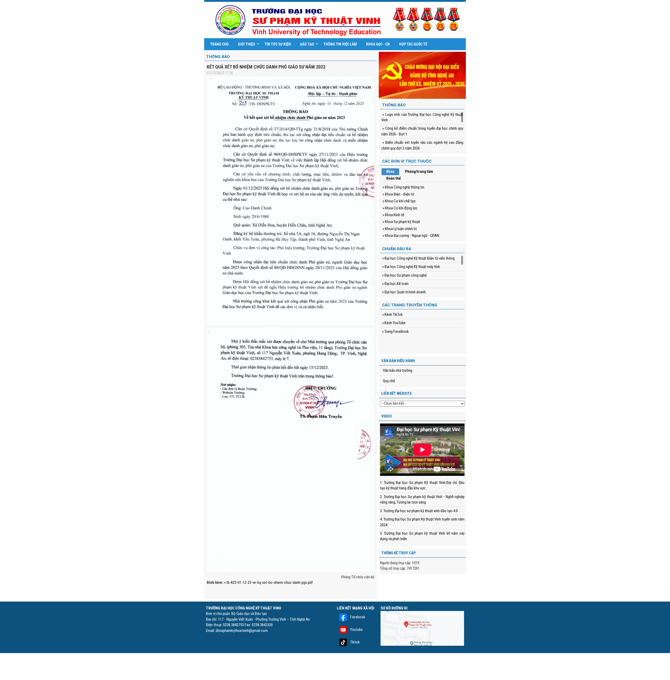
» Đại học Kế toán (395, 283)
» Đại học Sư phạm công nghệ (404, 275)
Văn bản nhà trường (397, 370)
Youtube (356, 629)
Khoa (390, 171)
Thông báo (218, 56)
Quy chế (389, 381)
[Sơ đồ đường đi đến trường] (422, 628)
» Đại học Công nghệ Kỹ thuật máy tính (410, 266)
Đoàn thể (393, 178)
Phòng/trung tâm (419, 171)
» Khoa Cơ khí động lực (400, 208)
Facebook (357, 617)
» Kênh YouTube (393, 323)
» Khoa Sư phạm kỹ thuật (401, 221)
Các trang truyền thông (409, 305)
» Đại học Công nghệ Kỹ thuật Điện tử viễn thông (418, 258)
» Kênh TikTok (392, 314)
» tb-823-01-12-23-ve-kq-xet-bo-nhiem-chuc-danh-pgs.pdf (268, 582)
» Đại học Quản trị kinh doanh (403, 292)
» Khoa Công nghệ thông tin (403, 187)
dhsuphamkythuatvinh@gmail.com (242, 630)
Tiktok (354, 642)
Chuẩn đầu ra (396, 249)
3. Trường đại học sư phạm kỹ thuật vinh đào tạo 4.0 (419, 510)
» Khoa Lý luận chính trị (400, 228)
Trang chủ (219, 44)
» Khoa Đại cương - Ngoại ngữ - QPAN (411, 235)
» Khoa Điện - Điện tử (398, 194)
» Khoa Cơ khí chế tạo (399, 201)
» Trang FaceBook (395, 331)
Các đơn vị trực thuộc (407, 161)
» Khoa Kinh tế (393, 215)
